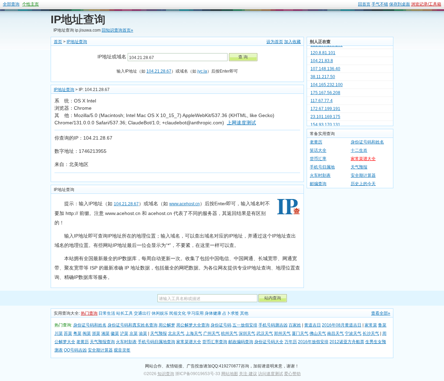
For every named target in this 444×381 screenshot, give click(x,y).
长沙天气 (370, 333)
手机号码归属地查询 (156, 341)
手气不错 (380, 4)
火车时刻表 (320, 175)
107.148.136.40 (325, 65)
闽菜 (87, 333)
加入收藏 (292, 41)
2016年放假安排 (313, 341)
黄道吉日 (312, 325)
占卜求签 (230, 313)
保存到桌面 (399, 4)
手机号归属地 (322, 167)
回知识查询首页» (117, 30)
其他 (244, 313)
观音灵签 (122, 350)
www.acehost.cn (184, 203)
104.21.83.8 (321, 57)
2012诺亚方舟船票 (347, 341)
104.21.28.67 (158, 71)
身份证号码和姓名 (367, 142)
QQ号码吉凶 (75, 350)
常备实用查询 (322, 133)
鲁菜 (382, 325)
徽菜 (115, 333)
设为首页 (274, 41)
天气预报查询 (102, 341)
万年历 (290, 341)
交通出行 (142, 313)
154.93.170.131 (325, 121)
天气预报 (359, 167)
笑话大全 (318, 150)
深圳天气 (247, 333)
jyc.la (202, 71)
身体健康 (213, 313)
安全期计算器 (363, 175)
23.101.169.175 (325, 113)
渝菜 (143, 333)
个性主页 (30, 4)
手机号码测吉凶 (273, 325)
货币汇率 (318, 158)
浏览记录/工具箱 (426, 4)
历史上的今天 (363, 183)
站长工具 (124, 313)
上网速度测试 (241, 122)
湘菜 (105, 333)
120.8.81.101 (322, 49)
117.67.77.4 (321, 97)
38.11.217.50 (322, 73)
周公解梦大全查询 (193, 325)
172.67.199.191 (325, 105)
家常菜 (371, 325)
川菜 (58, 333)
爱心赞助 (292, 373)
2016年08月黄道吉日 (341, 325)
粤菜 (77, 333)
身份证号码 (221, 325)
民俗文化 (177, 313)
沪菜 (124, 333)
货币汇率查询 (214, 341)
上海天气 (194, 333)
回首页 (364, 4)
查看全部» (380, 313)
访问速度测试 (270, 373)
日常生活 (107, 313)
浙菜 (96, 333)
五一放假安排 (244, 325)
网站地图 (229, 373)
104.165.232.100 (326, 81)
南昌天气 (335, 333)
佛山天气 (317, 333)
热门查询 (89, 313)
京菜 (133, 333)
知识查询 (165, 373)
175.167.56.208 (325, 89)
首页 (58, 41)
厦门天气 (300, 333)
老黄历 (316, 142)
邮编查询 (318, 183)
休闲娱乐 (160, 313)
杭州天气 (229, 333)
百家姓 (295, 325)
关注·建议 (248, 373)
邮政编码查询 (240, 341)
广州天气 (211, 333)
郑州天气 (282, 333)
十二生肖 (359, 150)
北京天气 (176, 333)
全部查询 (11, 4)
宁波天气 (353, 333)
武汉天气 (264, 333)
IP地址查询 (78, 19)
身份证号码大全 (268, 341)
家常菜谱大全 (363, 158)
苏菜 (68, 333)
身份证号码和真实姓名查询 (132, 325)
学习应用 (195, 313)
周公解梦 (167, 325)
